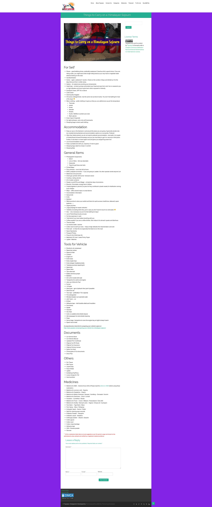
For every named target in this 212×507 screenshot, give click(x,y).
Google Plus (139, 504)
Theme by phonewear (108, 504)
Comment (68, 447)
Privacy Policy (65, 490)
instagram (149, 504)
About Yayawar (100, 3)
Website (100, 471)
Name (67, 472)
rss (146, 504)
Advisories (124, 3)
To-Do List (138, 3)
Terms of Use (64, 492)
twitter (136, 504)
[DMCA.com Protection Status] (67, 496)
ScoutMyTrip (146, 3)
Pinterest (141, 504)
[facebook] (134, 504)
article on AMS (104, 386)
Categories (116, 3)
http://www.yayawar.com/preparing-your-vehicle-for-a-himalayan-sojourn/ (85, 328)
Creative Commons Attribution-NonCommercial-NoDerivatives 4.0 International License (134, 49)
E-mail (83, 472)
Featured (131, 3)
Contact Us (109, 3)
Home (92, 3)
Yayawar (129, 45)
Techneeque (89, 504)
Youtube (144, 504)
